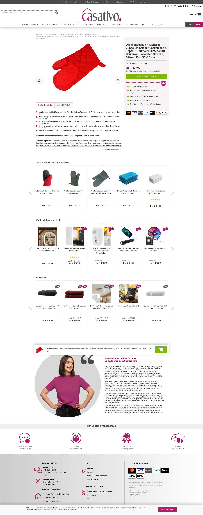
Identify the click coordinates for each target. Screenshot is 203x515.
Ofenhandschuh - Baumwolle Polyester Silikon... (74, 192)
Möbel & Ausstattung (50, 25)
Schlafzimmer (87, 25)
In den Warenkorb (147, 77)
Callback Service (93, 479)
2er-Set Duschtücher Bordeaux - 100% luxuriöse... (74, 307)
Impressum (91, 495)
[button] (30, 192)
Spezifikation (63, 105)
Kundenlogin (184, 6)
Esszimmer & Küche (70, 25)
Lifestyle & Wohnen (30, 25)
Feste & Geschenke (156, 25)
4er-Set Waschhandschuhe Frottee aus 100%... (155, 192)
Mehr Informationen (112, 150)
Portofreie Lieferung (69, 2)
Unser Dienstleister (50, 498)
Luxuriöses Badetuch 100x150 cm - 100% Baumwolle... (47, 307)
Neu (199, 24)
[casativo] (101, 14)
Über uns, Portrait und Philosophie (56, 494)
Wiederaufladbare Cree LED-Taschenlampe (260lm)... (128, 250)
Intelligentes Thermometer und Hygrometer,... (74, 250)
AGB (89, 499)
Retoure (90, 468)
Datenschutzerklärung (70, 509)
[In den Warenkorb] (161, 349)
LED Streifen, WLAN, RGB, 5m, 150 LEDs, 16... (155, 250)
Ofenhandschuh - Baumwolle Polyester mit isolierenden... (101, 192)
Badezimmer (102, 25)
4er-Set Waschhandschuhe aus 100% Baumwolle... (128, 192)
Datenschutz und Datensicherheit (99, 491)
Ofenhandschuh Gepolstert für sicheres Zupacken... (47, 192)
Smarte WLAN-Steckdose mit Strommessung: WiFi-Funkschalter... (101, 251)
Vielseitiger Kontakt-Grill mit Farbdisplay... (128, 307)
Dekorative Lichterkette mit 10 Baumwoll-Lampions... (47, 250)
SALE (191, 24)
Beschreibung (45, 105)
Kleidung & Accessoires (135, 25)
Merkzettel (197, 6)
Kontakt (90, 472)
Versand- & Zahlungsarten (97, 476)
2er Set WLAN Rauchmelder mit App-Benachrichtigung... (101, 307)
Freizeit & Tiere (116, 25)
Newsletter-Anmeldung (52, 501)
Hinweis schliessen (167, 509)
